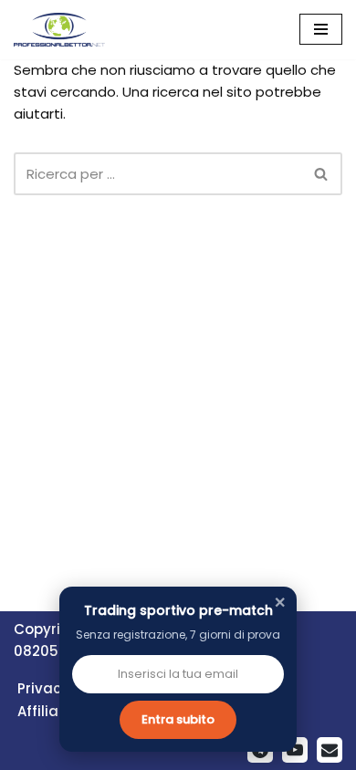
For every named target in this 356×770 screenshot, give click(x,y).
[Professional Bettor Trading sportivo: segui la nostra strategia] (59, 30)
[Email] (329, 750)
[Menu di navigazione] (320, 29)
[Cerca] (321, 173)
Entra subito (178, 719)
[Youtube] (295, 750)
